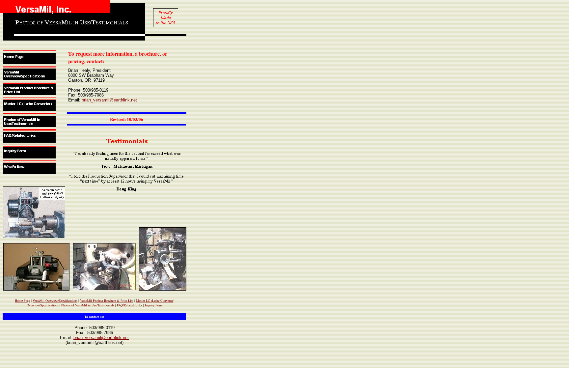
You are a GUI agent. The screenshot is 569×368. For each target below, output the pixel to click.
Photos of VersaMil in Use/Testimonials (87, 305)
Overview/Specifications (43, 305)
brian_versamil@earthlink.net (109, 100)
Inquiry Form (154, 305)
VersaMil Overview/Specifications (55, 300)
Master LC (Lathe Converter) (155, 300)
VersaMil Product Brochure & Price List (106, 300)
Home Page (22, 300)
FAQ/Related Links (129, 305)
